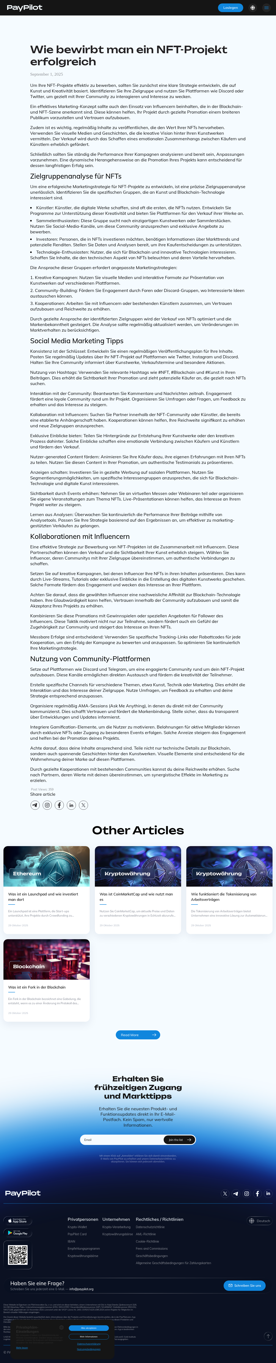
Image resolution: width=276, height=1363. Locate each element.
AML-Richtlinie (146, 1234)
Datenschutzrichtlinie (150, 1227)
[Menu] (266, 7)
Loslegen (230, 7)
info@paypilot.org (81, 1289)
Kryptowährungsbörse (83, 1256)
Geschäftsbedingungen (152, 1256)
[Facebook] (59, 805)
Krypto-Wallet (77, 1227)
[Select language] (252, 7)
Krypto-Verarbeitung (116, 1227)
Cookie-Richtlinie (147, 1241)
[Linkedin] (71, 805)
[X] (83, 805)
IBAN (71, 1241)
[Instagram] (47, 805)
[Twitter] (225, 1193)
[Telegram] (35, 805)
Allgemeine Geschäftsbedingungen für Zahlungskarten (173, 1263)
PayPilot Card (77, 1234)
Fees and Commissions (152, 1249)
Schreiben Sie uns (247, 1285)
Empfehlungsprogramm (84, 1249)
